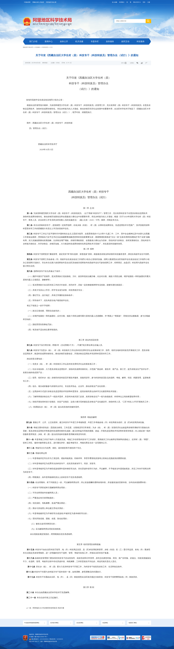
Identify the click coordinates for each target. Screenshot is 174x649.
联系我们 (121, 2)
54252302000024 (44, 639)
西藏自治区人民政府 (38, 2)
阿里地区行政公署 (51, 2)
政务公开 (64, 41)
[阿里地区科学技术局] (51, 21)
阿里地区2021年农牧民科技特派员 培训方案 (48, 608)
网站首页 (30, 47)
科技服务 (141, 41)
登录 (144, 2)
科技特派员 (45, 47)
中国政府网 (27, 2)
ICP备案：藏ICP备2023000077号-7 (38, 636)
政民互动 (125, 41)
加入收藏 (114, 2)
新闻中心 (49, 41)
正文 (51, 47)
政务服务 (110, 41)
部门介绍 (33, 41)
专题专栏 (95, 41)
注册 (148, 2)
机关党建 (79, 41)
